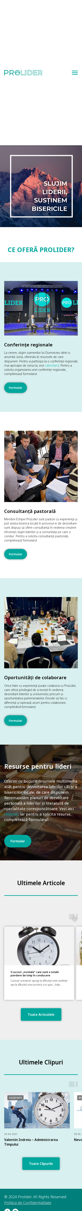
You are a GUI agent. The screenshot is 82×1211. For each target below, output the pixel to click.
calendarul (52, 365)
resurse (11, 1058)
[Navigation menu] (75, 73)
